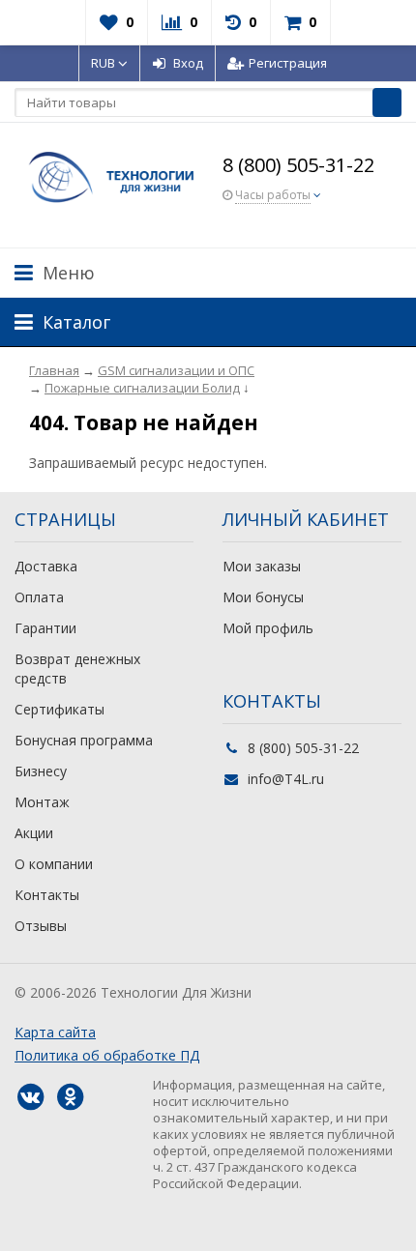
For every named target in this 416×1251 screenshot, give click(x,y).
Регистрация (288, 63)
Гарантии (45, 628)
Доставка (46, 566)
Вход (188, 63)
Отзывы (41, 925)
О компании (54, 864)
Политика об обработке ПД (107, 1055)
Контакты (47, 895)
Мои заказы (262, 566)
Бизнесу (41, 771)
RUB (104, 63)
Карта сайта (55, 1032)
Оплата (39, 597)
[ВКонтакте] (30, 1097)
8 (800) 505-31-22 (298, 165)
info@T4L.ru (286, 779)
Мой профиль (268, 628)
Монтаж (42, 802)
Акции (34, 833)
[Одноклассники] (69, 1097)
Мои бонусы (263, 597)
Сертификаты (59, 709)
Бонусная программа (84, 740)
